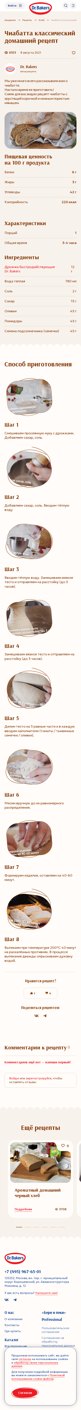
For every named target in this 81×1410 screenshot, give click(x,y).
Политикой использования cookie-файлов (38, 1377)
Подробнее (23, 1209)
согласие (24, 1359)
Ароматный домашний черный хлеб (38, 1192)
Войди (14, 1078)
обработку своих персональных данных (34, 1364)
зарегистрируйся (38, 1078)
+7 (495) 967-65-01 (23, 1271)
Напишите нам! (46, 1293)
